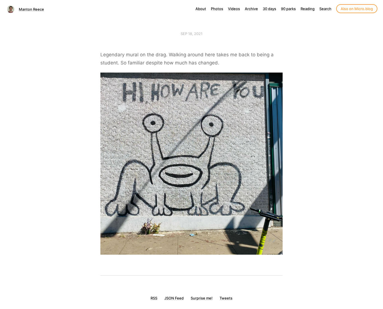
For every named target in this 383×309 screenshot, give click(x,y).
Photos (217, 8)
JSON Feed (174, 298)
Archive (251, 8)
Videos (234, 8)
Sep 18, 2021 (191, 33)
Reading (308, 8)
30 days (269, 8)
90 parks (288, 8)
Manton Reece (31, 9)
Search (325, 8)
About (200, 8)
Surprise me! (202, 298)
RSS (154, 298)
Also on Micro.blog (357, 8)
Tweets (226, 298)
